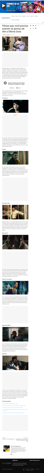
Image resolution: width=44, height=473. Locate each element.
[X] (33, 28)
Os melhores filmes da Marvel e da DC (10, 403)
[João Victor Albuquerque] (6, 450)
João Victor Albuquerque (6, 34)
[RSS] (38, 26)
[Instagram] (36, 26)
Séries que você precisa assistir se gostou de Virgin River (14, 405)
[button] (42, 22)
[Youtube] (36, 28)
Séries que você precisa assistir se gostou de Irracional (13, 412)
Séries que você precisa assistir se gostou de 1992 (13, 407)
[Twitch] (31, 28)
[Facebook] (33, 26)
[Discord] (31, 26)
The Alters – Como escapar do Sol (8, 439)
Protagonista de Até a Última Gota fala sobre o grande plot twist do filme (22, 440)
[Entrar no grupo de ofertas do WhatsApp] (22, 6)
